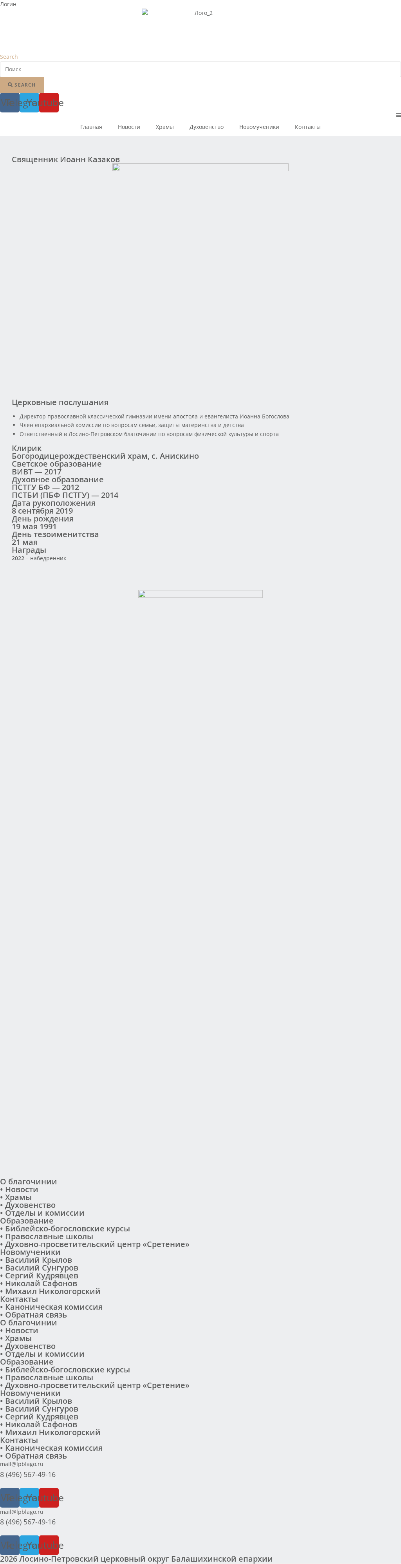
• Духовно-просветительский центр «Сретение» (95, 1244)
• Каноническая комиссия (51, 1307)
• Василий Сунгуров (39, 1267)
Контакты (308, 126)
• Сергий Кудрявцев (39, 1275)
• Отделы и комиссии (42, 1212)
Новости (129, 126)
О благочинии (28, 1181)
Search (9, 56)
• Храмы (16, 1197)
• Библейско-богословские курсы (65, 1228)
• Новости (19, 1189)
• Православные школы (46, 1236)
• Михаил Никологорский (50, 1291)
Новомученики (259, 126)
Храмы (165, 126)
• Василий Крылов (36, 1259)
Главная (91, 126)
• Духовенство (28, 1205)
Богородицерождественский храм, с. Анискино (105, 456)
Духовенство (207, 126)
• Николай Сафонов (38, 1283)
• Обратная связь (33, 1314)
